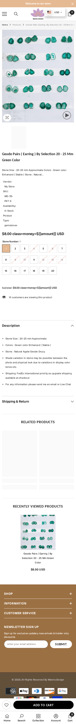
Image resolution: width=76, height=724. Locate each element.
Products (17, 24)
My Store (9, 186)
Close (72, 3)
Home (5, 24)
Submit (61, 644)
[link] (19, 480)
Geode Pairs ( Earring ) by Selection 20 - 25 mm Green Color (38, 558)
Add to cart (43, 705)
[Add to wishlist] (6, 705)
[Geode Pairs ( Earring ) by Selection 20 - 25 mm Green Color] (38, 532)
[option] (38, 544)
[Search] (16, 14)
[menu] (4, 14)
